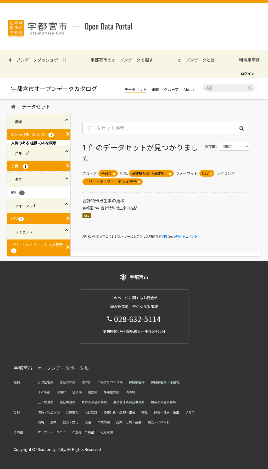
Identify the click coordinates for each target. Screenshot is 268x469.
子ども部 (44, 392)
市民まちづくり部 (109, 382)
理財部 (86, 382)
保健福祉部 (136, 382)
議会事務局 (67, 402)
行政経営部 (45, 382)
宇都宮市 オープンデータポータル (51, 367)
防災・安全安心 (49, 412)
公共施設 (72, 412)
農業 (53, 422)
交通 (88, 422)
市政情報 (103, 422)
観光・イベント (159, 422)
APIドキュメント (186, 236)
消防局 (130, 392)
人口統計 (91, 412)
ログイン (247, 73)
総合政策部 (67, 382)
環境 (41, 422)
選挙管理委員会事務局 (128, 402)
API (164, 236)
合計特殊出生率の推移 (103, 200)
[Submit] (250, 87)
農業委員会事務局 (163, 402)
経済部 (77, 392)
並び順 (210, 146)
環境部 (61, 392)
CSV (87, 215)
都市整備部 (111, 392)
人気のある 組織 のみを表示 (34, 142)
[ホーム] (13, 106)
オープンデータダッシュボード (37, 60)
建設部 (92, 392)
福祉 (144, 412)
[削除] (114, 173)
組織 (155, 89)
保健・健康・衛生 (166, 412)
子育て (190, 412)
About (188, 89)
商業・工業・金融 (128, 422)
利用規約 (106, 432)
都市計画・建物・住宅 (119, 412)
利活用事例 (249, 60)
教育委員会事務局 (94, 402)
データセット (136, 89)
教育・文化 (71, 422)
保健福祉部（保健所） (166, 382)
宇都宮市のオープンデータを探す (122, 60)
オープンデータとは (196, 60)
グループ (171, 89)
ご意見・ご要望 (83, 432)
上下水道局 (45, 402)
